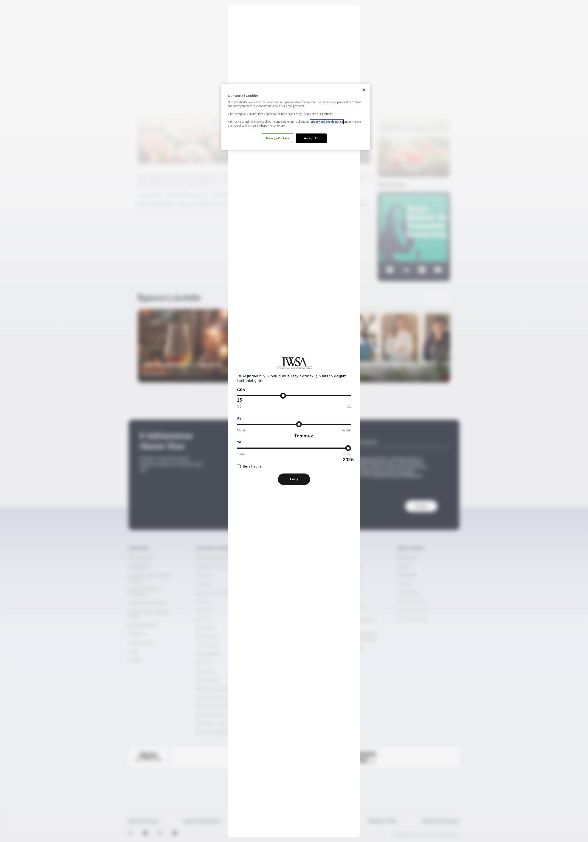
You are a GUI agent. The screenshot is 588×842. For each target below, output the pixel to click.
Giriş (294, 479)
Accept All (311, 138)
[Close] (364, 90)
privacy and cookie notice (327, 121)
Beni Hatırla (252, 466)
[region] (295, 117)
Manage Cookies (277, 138)
